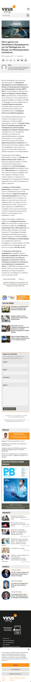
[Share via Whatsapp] (14, 60)
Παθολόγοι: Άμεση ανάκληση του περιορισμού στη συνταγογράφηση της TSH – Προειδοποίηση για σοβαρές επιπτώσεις (15, 558)
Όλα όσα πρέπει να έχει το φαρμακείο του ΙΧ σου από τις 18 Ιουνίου (20, 524)
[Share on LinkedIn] (10, 60)
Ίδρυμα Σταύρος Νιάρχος (9, 279)
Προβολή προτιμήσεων (15, 674)
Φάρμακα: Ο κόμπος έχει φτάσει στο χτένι (13, 441)
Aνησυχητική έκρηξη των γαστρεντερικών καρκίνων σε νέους (19, 517)
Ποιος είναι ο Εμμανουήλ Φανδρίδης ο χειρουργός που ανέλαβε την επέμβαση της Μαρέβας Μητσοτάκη (19, 532)
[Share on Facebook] (3, 60)
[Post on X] (7, 60)
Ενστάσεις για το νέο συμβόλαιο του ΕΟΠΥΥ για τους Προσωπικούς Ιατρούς (16, 416)
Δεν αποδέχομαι (15, 669)
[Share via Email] (22, 60)
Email (5, 369)
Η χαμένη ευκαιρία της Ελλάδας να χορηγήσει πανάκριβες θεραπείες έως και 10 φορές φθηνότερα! (14, 449)
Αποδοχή (15, 665)
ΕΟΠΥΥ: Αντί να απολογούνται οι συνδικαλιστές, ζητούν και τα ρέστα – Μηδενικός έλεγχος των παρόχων (15, 455)
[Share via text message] (18, 60)
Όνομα (5, 362)
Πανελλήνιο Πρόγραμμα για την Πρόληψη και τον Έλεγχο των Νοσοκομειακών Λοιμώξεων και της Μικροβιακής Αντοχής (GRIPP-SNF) (15, 284)
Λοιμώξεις (21, 279)
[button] (28, 649)
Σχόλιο (5, 385)
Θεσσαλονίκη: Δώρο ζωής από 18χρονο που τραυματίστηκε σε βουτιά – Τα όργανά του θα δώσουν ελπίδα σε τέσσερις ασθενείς (15, 542)
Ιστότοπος (6, 377)
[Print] (25, 60)
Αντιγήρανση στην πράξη (17, 548)
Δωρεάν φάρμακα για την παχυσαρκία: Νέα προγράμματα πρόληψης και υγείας (15, 420)
